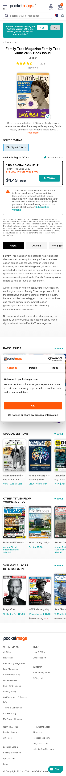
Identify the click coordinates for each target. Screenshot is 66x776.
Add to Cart (16, 483)
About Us (37, 732)
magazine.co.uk (40, 743)
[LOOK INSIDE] (33, 117)
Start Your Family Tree (14, 475)
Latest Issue (11, 42)
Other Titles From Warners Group (17, 498)
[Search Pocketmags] (6, 16)
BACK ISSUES (12, 348)
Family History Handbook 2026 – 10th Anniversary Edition (39, 475)
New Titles (8, 658)
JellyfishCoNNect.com (43, 749)
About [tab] (54, 367)
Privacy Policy (9, 691)
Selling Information (12, 752)
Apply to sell (9, 758)
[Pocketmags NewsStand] (21, 6)
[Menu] (5, 6)
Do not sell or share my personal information (33, 415)
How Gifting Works (41, 672)
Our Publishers (10, 680)
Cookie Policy (9, 713)
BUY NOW (49, 178)
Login (5, 764)
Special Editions (16, 433)
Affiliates (7, 738)
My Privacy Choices (12, 719)
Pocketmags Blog (11, 674)
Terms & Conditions (12, 708)
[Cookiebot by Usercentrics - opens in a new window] (48, 359)
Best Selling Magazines (14, 663)
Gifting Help (38, 678)
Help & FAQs (39, 652)
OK (33, 405)
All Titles (7, 652)
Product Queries (11, 732)
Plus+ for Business (12, 686)
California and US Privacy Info (15, 699)
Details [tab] (33, 367)
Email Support (39, 658)
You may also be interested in (15, 565)
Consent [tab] (12, 367)
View (5, 483)
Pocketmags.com (41, 738)
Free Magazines (10, 669)
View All (58, 348)
